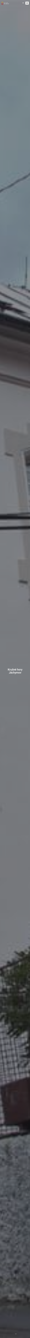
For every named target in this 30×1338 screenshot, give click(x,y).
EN (23, 3)
